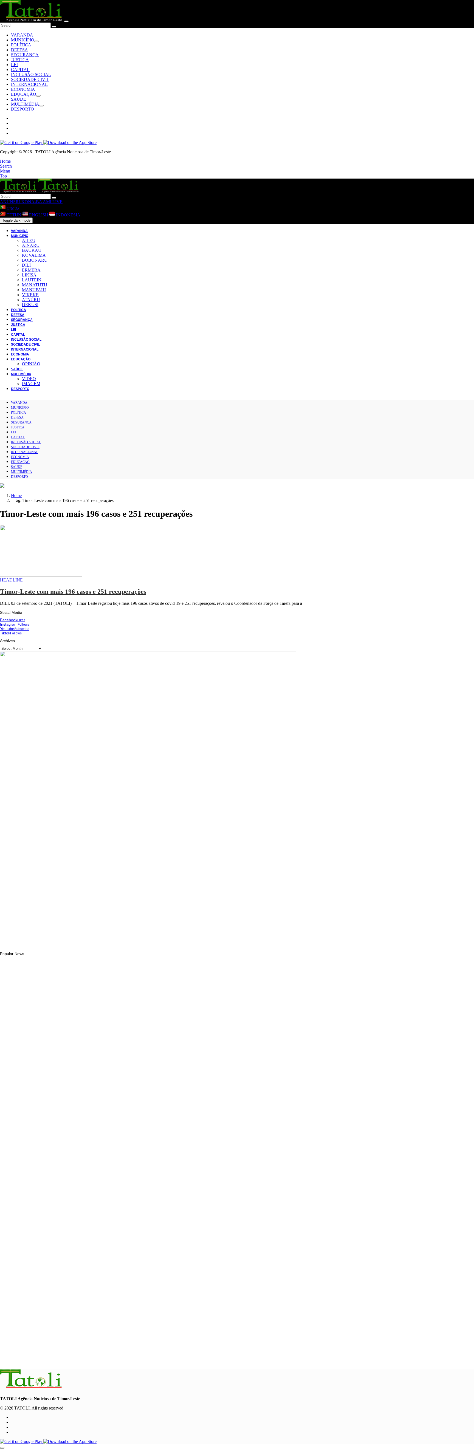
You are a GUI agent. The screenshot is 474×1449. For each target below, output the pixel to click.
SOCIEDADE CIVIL (30, 79)
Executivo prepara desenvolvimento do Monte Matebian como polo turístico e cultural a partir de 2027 (99, 1158)
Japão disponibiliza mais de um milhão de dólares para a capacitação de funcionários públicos (93, 1088)
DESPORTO (22, 109)
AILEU (28, 240)
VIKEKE (30, 294)
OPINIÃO (31, 363)
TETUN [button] (13, 215)
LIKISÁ (29, 275)
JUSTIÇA (20, 59)
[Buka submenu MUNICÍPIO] (36, 41)
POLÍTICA (21, 45)
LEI (14, 64)
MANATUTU (34, 285)
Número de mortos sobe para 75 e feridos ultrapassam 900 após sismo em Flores (82, 1225)
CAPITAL (20, 69)
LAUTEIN (31, 280)
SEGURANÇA (25, 54)
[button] (5, 161)
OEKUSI (30, 304)
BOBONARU (34, 260)
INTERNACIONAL (29, 84)
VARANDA (22, 35)
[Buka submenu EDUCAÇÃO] (38, 96)
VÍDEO (29, 378)
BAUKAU (31, 250)
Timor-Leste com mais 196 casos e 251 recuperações (73, 591)
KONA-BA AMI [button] (35, 201)
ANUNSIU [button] (10, 201)
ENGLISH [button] (38, 215)
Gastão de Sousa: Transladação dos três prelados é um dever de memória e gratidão (85, 1359)
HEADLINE (11, 580)
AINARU (31, 245)
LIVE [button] (57, 201)
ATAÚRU (31, 299)
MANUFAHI (34, 289)
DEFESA (19, 49)
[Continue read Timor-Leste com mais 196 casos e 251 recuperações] (41, 575)
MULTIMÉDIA (25, 104)
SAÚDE (18, 99)
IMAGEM (31, 383)
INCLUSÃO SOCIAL (31, 74)
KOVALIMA (34, 255)
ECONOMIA (23, 89)
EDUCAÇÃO (23, 94)
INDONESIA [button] (67, 215)
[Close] (66, 21)
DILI (26, 265)
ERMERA (31, 270)
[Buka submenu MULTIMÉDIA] (41, 105)
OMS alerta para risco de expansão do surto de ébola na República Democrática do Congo (90, 1292)
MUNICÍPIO (22, 40)
